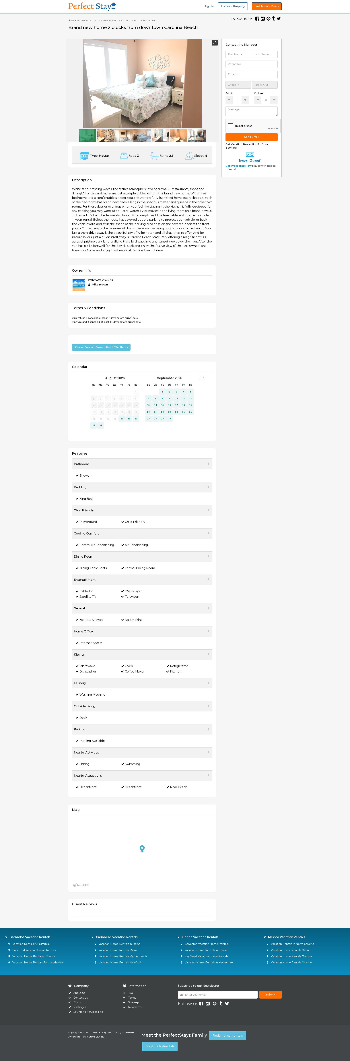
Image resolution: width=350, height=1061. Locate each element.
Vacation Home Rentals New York (120, 962)
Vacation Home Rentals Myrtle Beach (122, 956)
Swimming (132, 764)
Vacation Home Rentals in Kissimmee (208, 962)
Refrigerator (179, 666)
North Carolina (108, 20)
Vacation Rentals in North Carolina (292, 944)
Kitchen (175, 671)
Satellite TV (87, 596)
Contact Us (80, 997)
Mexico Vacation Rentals (286, 937)
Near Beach (178, 787)
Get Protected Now (238, 165)
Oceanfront (88, 787)
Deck (83, 717)
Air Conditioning (136, 545)
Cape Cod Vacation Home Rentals (34, 950)
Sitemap (133, 1002)
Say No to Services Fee (88, 1011)
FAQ (130, 993)
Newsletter (135, 1007)
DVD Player (133, 591)
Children (259, 93)
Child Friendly (135, 522)
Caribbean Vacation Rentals (116, 937)
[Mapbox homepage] (81, 885)
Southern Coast (128, 20)
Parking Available (92, 741)
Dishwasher (87, 671)
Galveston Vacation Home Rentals (206, 944)
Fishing (84, 764)
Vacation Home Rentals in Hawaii (205, 950)
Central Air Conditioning (96, 545)
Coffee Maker (135, 671)
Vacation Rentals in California (30, 944)
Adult (228, 93)
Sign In (209, 6)
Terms (132, 997)
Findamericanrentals (228, 1035)
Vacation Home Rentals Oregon (291, 956)
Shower (85, 475)
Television (132, 596)
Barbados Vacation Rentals (29, 937)
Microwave (87, 666)
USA (94, 20)
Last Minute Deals (267, 6)
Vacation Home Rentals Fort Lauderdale (38, 962)
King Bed (86, 498)
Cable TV (86, 591)
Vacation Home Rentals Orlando (291, 962)
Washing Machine (92, 694)
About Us (79, 993)
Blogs (77, 1002)
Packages (79, 1007)
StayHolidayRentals (160, 1046)
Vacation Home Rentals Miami (117, 950)
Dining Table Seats (93, 568)
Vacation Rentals (79, 20)
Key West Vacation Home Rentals (206, 956)
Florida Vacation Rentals (199, 937)
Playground (88, 522)
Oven (129, 666)
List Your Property (233, 6)
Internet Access (90, 643)
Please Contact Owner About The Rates (101, 347)
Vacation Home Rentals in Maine (119, 944)
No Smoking (134, 620)
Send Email (251, 137)
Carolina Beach (149, 20)
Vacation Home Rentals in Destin (33, 956)
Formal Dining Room (140, 568)
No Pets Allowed (91, 620)
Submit (270, 994)
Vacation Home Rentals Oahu (289, 950)
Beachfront (133, 787)
